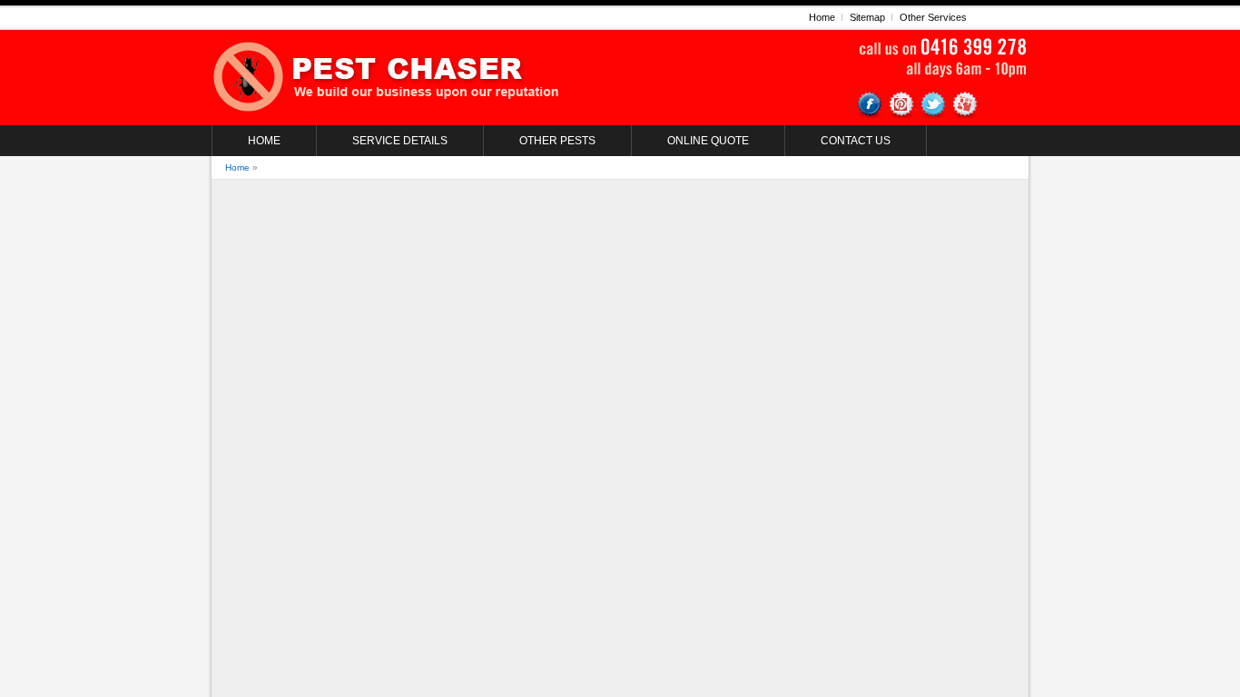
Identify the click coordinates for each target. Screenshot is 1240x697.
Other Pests (557, 140)
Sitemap (867, 17)
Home (822, 17)
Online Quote (708, 140)
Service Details (400, 140)
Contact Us (856, 140)
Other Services (933, 17)
